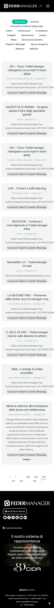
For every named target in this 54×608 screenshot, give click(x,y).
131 (13, 481)
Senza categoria (39, 44)
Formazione (24, 30)
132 (21, 481)
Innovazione (27, 35)
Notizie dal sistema (32, 39)
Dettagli (26, 459)
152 (34, 481)
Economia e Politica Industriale (26, 26)
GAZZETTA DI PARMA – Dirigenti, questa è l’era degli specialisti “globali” (27, 110)
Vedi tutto (19, 21)
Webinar (20, 48)
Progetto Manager (15, 44)
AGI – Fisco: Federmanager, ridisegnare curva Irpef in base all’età (27, 70)
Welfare (34, 48)
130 (43, 477)
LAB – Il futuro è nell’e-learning (27, 188)
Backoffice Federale (16, 511)
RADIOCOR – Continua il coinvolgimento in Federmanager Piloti (27, 225)
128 (28, 477)
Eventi (9, 30)
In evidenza (42, 30)
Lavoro (42, 35)
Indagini (11, 35)
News (13, 39)
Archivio (35, 21)
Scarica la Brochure (13, 528)
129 (36, 477)
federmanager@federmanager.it (27, 602)
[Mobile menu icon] (48, 6)
